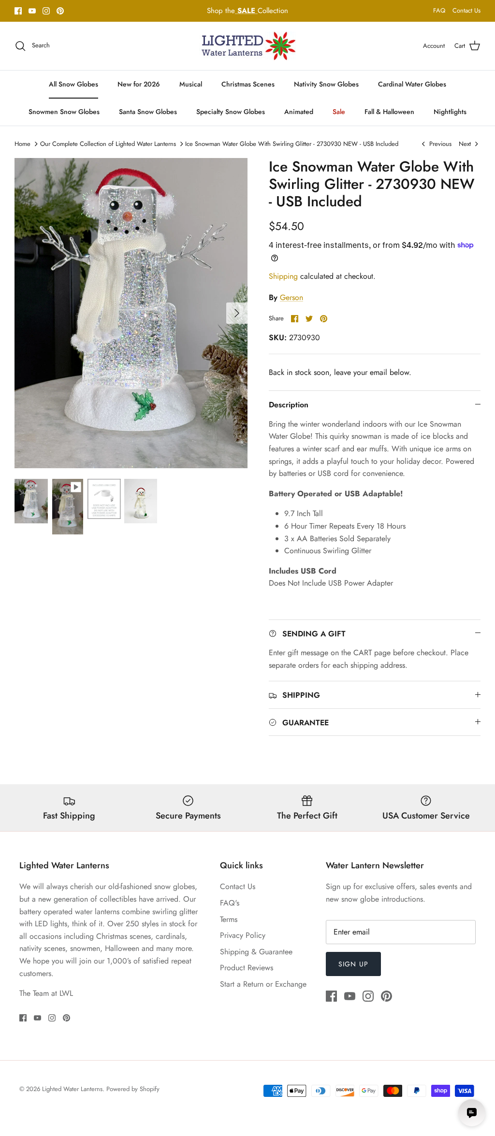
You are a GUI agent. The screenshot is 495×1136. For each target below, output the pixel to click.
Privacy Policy (242, 935)
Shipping (283, 276)
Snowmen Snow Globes (64, 111)
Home (22, 143)
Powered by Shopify (133, 1088)
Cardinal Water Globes (412, 84)
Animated (298, 111)
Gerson (291, 297)
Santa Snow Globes (148, 111)
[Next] (237, 313)
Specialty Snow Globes (230, 111)
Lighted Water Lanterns (72, 1088)
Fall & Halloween (389, 111)
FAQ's (229, 902)
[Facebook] (18, 10)
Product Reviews (246, 967)
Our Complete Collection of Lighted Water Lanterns (108, 143)
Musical (190, 84)
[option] (131, 313)
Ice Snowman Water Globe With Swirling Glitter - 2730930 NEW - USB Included (291, 143)
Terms (228, 919)
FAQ (439, 10)
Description (288, 404)
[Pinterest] (60, 10)
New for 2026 (138, 84)
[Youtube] (32, 10)
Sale (339, 111)
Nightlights (450, 111)
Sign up (353, 964)
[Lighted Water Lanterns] (247, 45)
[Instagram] (46, 10)
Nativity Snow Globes (326, 84)
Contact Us (466, 10)
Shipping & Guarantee (256, 951)
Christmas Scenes (248, 84)
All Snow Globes (73, 84)
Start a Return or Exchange (263, 984)
